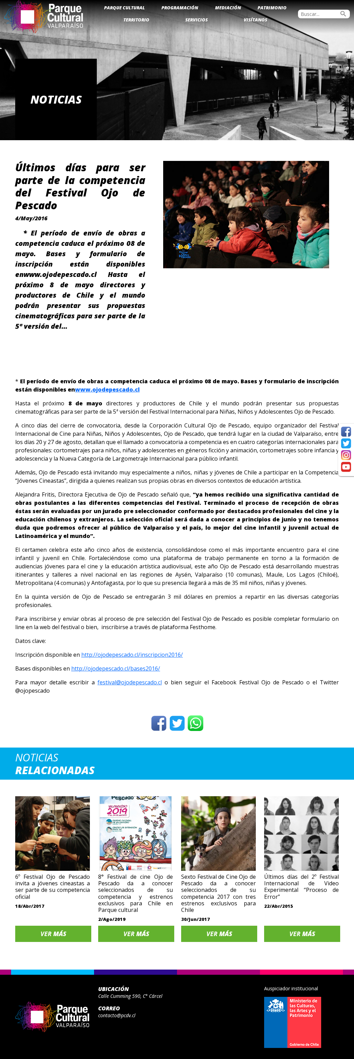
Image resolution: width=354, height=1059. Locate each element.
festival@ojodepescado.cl (129, 682)
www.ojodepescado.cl (107, 389)
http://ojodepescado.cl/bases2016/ (115, 668)
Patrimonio (272, 7)
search (343, 14)
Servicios (196, 20)
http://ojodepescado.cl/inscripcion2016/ (132, 654)
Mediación (228, 7)
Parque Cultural (124, 7)
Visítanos (255, 20)
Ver (53, 934)
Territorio (136, 20)
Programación (179, 7)
